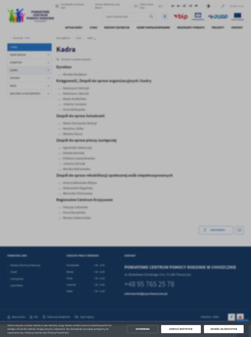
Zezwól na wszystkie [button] (223, 329)
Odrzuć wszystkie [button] (181, 329)
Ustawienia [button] (143, 329)
